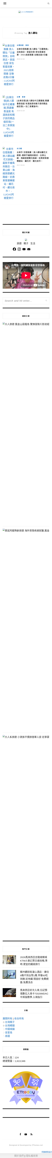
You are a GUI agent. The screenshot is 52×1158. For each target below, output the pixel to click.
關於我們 (19, 1155)
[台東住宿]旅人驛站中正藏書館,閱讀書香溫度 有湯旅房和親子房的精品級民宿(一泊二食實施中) (33, 103)
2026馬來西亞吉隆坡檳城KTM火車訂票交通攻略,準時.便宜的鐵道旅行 (33, 961)
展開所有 (7, 1018)
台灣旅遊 (20, 45)
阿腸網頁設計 (47, 1152)
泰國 (7, 1036)
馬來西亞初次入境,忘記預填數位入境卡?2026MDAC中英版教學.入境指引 (34, 994)
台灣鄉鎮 (10, 1025)
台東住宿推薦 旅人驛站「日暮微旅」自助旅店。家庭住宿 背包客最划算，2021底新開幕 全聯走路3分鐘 (33, 52)
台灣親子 (10, 1022)
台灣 (18, 97)
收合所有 (19, 1018)
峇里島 (8, 1032)
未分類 (19, 148)
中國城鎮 (10, 1029)
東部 (27, 45)
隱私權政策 (32, 1155)
